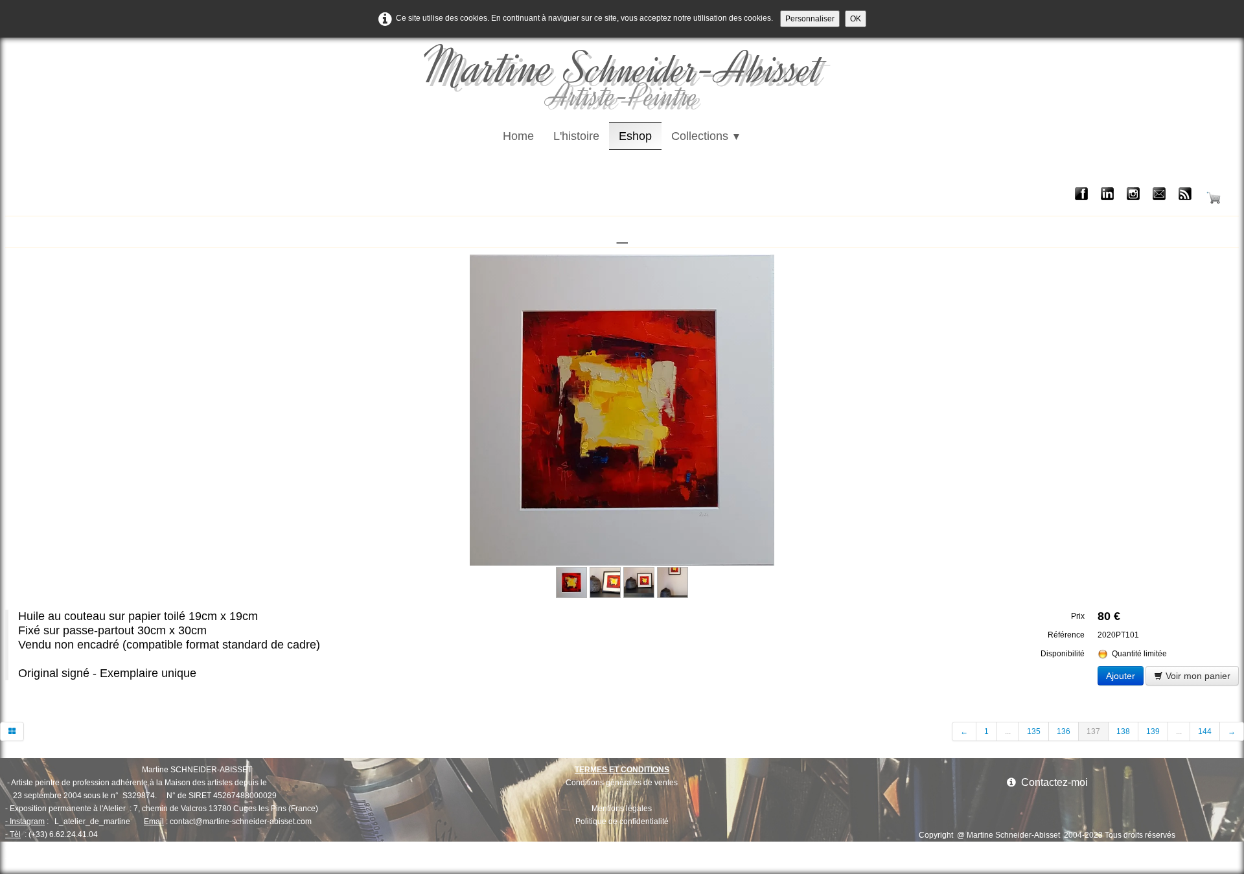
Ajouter (1120, 676)
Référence (1066, 634)
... (1008, 731)
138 (1123, 731)
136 (1063, 731)
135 (1034, 731)
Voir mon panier (1196, 676)
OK (855, 18)
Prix (1078, 616)
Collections (706, 136)
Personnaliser (810, 18)
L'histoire (576, 136)
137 (1093, 731)
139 (1153, 731)
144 (1205, 731)
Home (518, 136)
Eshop (635, 136)
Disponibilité (1063, 653)
